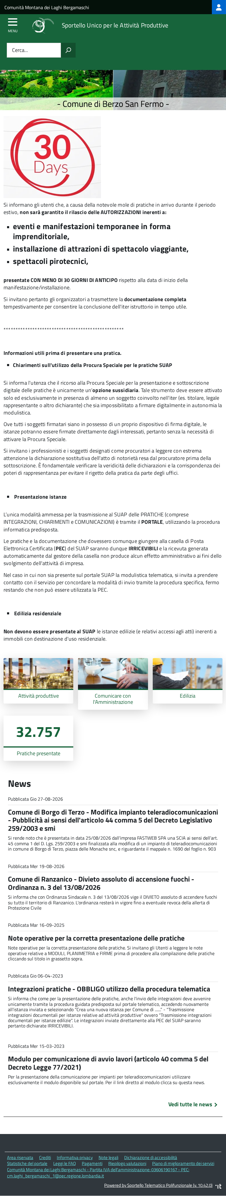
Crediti (45, 1157)
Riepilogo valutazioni (127, 1163)
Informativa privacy (75, 1157)
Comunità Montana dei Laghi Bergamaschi (46, 7)
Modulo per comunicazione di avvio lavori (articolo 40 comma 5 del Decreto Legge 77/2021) (108, 1062)
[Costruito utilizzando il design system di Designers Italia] (218, 1187)
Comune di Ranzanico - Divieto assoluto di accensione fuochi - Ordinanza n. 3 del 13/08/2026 (101, 883)
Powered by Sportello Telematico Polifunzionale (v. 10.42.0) (158, 1185)
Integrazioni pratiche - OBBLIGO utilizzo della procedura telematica (109, 988)
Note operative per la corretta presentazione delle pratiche (96, 938)
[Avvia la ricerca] (68, 50)
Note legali (108, 1157)
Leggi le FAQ (64, 1163)
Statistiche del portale (27, 1163)
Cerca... (20, 50)
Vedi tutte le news (190, 1104)
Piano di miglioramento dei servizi (183, 1163)
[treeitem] (219, 7)
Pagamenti (92, 1163)
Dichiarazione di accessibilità (150, 1157)
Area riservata (20, 1157)
